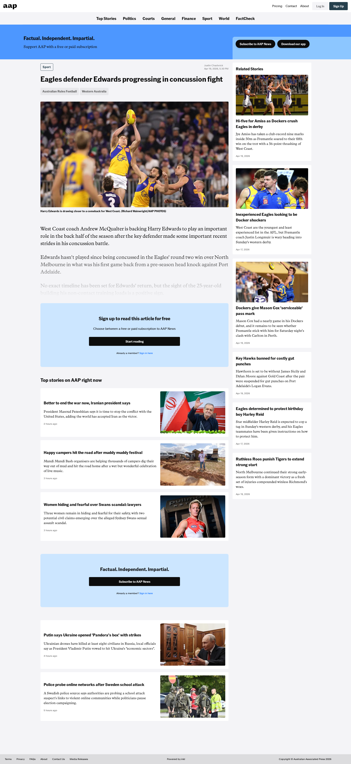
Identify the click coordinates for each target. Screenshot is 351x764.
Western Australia (94, 91)
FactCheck (245, 18)
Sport (207, 18)
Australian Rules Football (59, 91)
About (304, 6)
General (168, 18)
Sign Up (338, 6)
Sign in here (146, 353)
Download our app (293, 44)
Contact (291, 6)
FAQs (32, 759)
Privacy (20, 759)
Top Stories (106, 18)
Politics (129, 18)
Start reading (135, 341)
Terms (8, 759)
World (224, 18)
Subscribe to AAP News (255, 44)
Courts (149, 18)
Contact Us (58, 759)
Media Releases (79, 759)
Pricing (277, 6)
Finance (189, 18)
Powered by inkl (176, 759)
